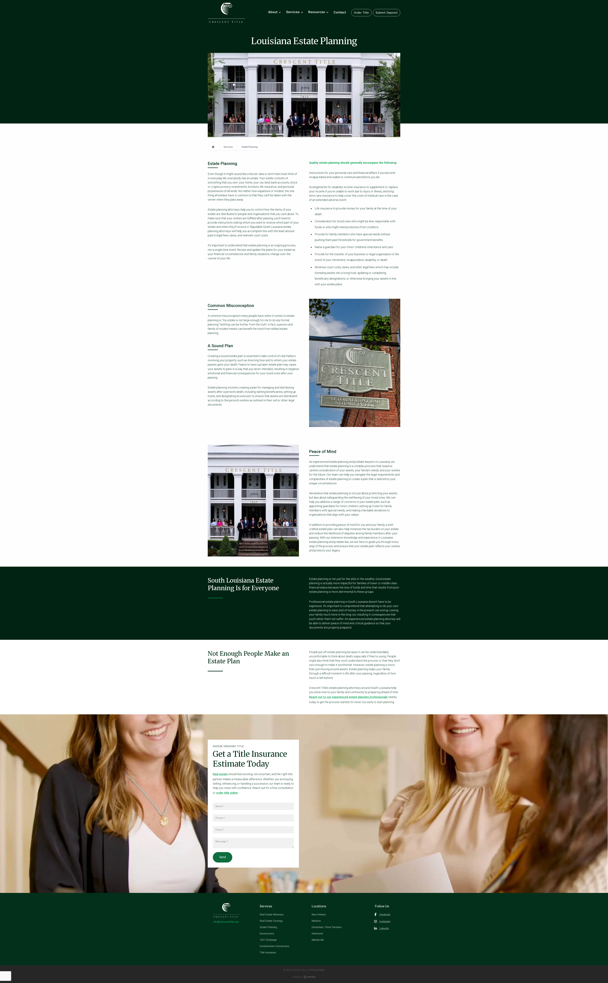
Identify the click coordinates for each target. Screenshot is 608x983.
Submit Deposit (387, 12)
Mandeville (318, 939)
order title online (227, 792)
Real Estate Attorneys (272, 914)
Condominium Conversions (274, 946)
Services (228, 147)
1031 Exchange (268, 939)
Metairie (316, 920)
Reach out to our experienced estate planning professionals (348, 697)
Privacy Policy (318, 970)
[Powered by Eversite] (310, 977)
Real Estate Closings (271, 920)
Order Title (361, 12)
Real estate (220, 774)
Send (222, 857)
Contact (340, 12)
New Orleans (319, 914)
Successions (267, 933)
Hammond (317, 933)
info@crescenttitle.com (226, 921)
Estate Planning (250, 147)
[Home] (213, 147)
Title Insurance (268, 952)
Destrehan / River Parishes (327, 927)
